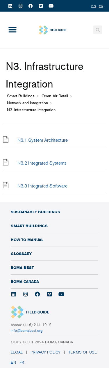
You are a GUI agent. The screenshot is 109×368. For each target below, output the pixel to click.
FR (21, 362)
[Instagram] (20, 5)
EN (13, 362)
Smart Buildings (29, 225)
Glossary (21, 253)
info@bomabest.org (26, 330)
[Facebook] (30, 5)
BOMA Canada (25, 281)
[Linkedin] (10, 5)
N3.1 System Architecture (42, 140)
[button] (12, 30)
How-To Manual (27, 239)
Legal (17, 352)
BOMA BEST (22, 267)
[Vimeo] (40, 5)
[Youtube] (51, 5)
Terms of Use (83, 352)
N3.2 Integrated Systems (42, 163)
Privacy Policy (45, 352)
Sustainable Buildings (35, 211)
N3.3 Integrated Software (42, 186)
